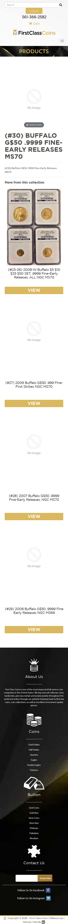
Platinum (34, 828)
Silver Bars (34, 823)
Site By (37, 922)
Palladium (34, 833)
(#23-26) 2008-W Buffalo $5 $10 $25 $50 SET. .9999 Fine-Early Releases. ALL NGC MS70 (34, 273)
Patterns (34, 770)
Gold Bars (34, 813)
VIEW (34, 290)
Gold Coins (34, 808)
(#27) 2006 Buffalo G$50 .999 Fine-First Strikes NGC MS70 (34, 384)
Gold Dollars (34, 745)
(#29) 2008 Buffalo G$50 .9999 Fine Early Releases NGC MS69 (34, 611)
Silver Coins (34, 818)
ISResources (56, 918)
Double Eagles (34, 765)
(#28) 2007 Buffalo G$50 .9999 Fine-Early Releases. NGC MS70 (34, 497)
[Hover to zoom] (34, 99)
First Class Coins (39, 918)
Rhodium (34, 838)
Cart (36, 23)
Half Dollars (34, 750)
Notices (27, 922)
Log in (34, 10)
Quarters (34, 755)
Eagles (34, 760)
